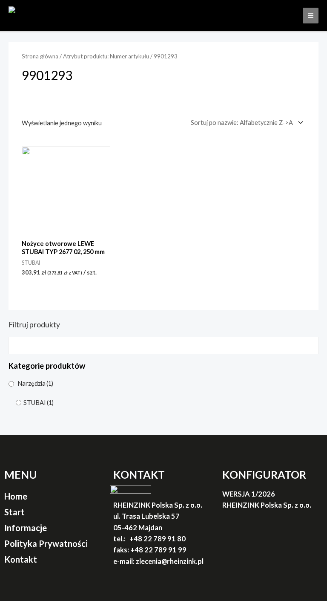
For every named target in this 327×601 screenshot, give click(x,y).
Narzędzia (35, 383)
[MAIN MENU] (310, 15)
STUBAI (38, 402)
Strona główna (40, 56)
